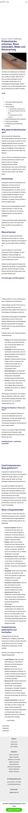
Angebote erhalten (14, 810)
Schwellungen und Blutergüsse (17, 108)
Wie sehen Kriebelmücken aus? (14, 102)
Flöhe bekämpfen (14, 764)
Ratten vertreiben (14, 757)
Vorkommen (9, 104)
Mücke (19, 138)
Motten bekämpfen (14, 769)
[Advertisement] (14, 21)
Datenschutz (14, 744)
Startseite (4, 39)
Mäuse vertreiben (14, 755)
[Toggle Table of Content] (3, 98)
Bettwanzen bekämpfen (14, 767)
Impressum (14, 742)
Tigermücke (5, 730)
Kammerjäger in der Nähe (14, 782)
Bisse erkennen (10, 106)
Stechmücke (5, 725)
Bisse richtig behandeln (12, 121)
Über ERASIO (14, 746)
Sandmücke (5, 728)
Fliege (12, 141)
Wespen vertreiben (14, 771)
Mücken (10, 39)
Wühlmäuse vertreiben (14, 759)
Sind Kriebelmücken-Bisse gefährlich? (16, 119)
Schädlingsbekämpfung (14, 784)
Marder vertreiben (14, 762)
